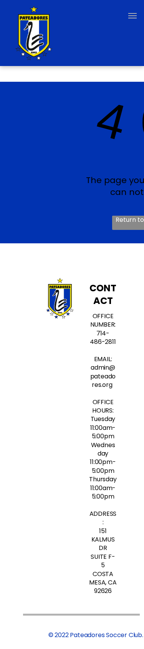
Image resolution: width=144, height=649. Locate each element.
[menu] (132, 15)
